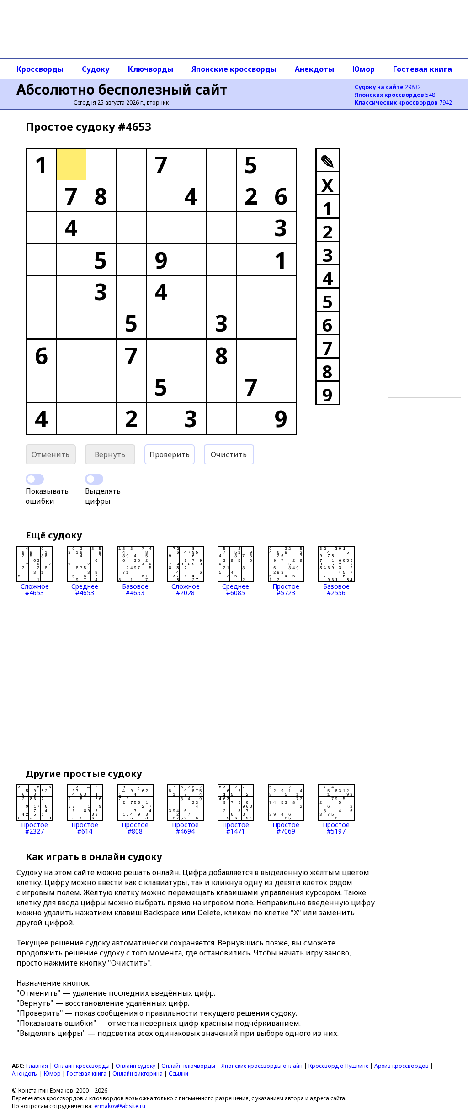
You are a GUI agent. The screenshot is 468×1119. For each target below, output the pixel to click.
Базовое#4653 (135, 589)
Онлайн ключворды (188, 1066)
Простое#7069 (285, 827)
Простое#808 (135, 827)
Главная (37, 1066)
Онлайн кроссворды (82, 1066)
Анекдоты (314, 69)
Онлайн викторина (137, 1073)
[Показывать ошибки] (35, 479)
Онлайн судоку (135, 1066)
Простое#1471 (235, 827)
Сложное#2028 (185, 589)
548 (395, 95)
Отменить (50, 454)
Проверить (169, 454)
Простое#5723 (285, 589)
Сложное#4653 (35, 589)
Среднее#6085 (235, 589)
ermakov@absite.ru (119, 1106)
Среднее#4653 (84, 589)
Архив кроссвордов (401, 1066)
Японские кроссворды (234, 69)
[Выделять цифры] (94, 479)
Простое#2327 (34, 827)
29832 (388, 87)
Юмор (363, 69)
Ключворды (150, 69)
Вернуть (110, 454)
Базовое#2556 (336, 589)
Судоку (96, 69)
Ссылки (178, 1073)
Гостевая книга (422, 69)
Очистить (229, 454)
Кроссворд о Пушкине (338, 1066)
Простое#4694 (185, 827)
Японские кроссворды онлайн (262, 1066)
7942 (403, 102)
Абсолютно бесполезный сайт (122, 89)
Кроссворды (40, 69)
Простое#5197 (336, 827)
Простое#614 (84, 827)
